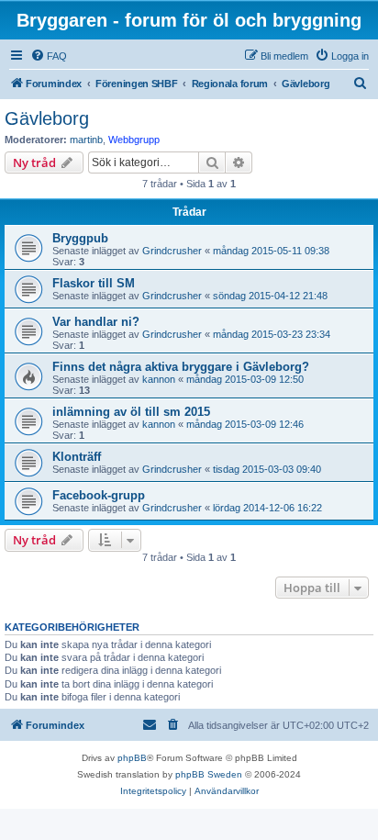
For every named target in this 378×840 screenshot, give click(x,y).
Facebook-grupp (98, 495)
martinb (86, 139)
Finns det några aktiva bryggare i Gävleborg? (180, 367)
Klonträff (76, 457)
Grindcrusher (172, 250)
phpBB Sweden (208, 774)
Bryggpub (80, 238)
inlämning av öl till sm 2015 (131, 412)
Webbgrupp (134, 139)
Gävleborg (47, 118)
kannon (158, 379)
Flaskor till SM (93, 283)
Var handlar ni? (95, 322)
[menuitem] (48, 56)
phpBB (132, 758)
